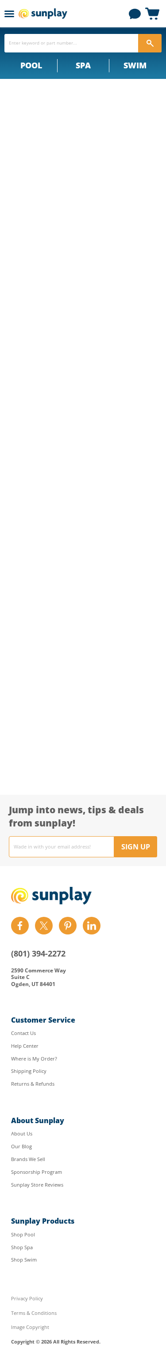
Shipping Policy (28, 1071)
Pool (31, 65)
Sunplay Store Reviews (37, 1184)
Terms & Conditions (34, 1313)
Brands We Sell (28, 1159)
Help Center (25, 1045)
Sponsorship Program (36, 1172)
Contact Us (23, 1033)
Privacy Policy (27, 1298)
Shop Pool (23, 1234)
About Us (21, 1133)
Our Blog (21, 1146)
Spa (83, 65)
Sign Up (135, 847)
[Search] (150, 43)
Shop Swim (24, 1259)
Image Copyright (30, 1327)
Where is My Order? (34, 1058)
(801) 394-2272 (38, 953)
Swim (135, 65)
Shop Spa (22, 1247)
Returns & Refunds (32, 1083)
